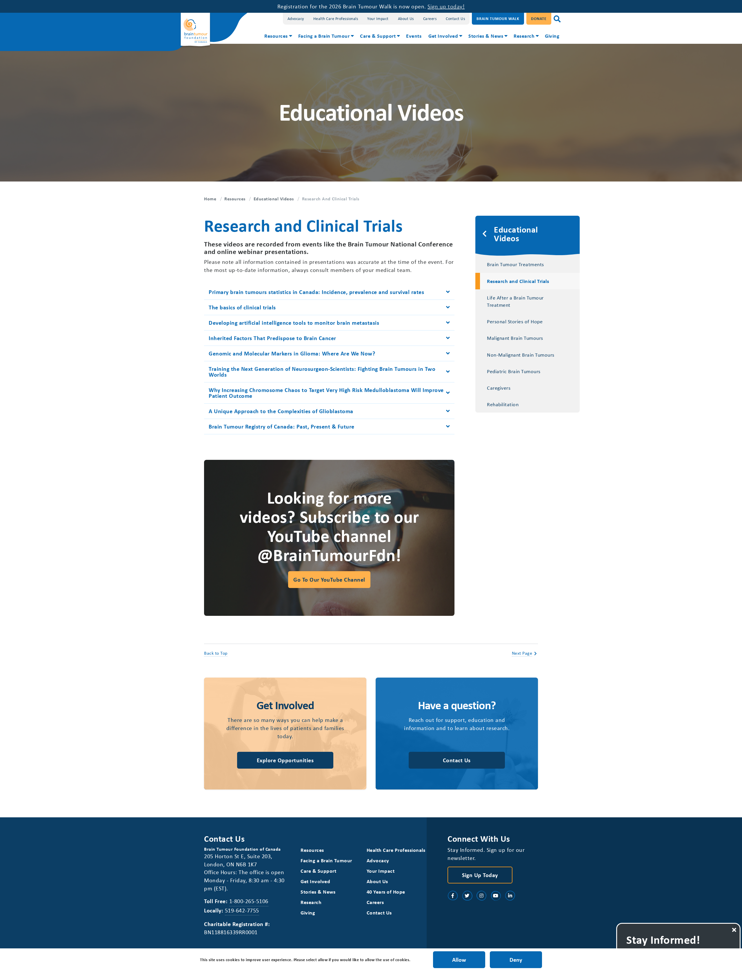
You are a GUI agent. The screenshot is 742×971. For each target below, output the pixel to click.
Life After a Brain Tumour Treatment (515, 301)
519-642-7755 (242, 910)
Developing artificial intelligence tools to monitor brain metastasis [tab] (294, 322)
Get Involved (443, 35)
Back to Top (216, 653)
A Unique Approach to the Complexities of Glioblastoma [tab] (281, 411)
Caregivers (498, 387)
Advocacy (296, 18)
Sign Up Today (480, 875)
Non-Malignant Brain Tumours (520, 354)
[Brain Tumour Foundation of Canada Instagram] (481, 895)
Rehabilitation (503, 404)
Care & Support (378, 35)
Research (524, 35)
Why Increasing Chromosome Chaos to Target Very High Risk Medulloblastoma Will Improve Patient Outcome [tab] (326, 393)
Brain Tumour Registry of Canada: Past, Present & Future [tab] (281, 426)
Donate (539, 18)
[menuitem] (278, 36)
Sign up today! (446, 6)
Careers (430, 18)
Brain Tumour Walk (498, 18)
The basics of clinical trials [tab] (242, 307)
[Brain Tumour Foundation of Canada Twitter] (467, 895)
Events (413, 35)
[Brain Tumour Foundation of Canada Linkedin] (510, 895)
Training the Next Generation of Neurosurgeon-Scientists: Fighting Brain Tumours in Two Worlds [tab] (322, 371)
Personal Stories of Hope (515, 321)
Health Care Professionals (335, 18)
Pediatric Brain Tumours (514, 371)
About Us (406, 18)
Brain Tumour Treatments (515, 264)
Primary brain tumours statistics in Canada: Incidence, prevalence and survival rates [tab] (316, 292)
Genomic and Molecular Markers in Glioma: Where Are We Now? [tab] (292, 353)
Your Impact (378, 18)
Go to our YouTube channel (329, 579)
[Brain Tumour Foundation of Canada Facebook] (453, 895)
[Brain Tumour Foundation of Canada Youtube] (496, 895)
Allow (459, 959)
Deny (516, 959)
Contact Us (455, 18)
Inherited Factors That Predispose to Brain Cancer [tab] (272, 338)
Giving (552, 35)
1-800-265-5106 (248, 901)
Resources (276, 35)
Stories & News (485, 35)
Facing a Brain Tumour (324, 35)
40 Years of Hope (386, 891)
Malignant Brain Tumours (515, 337)
